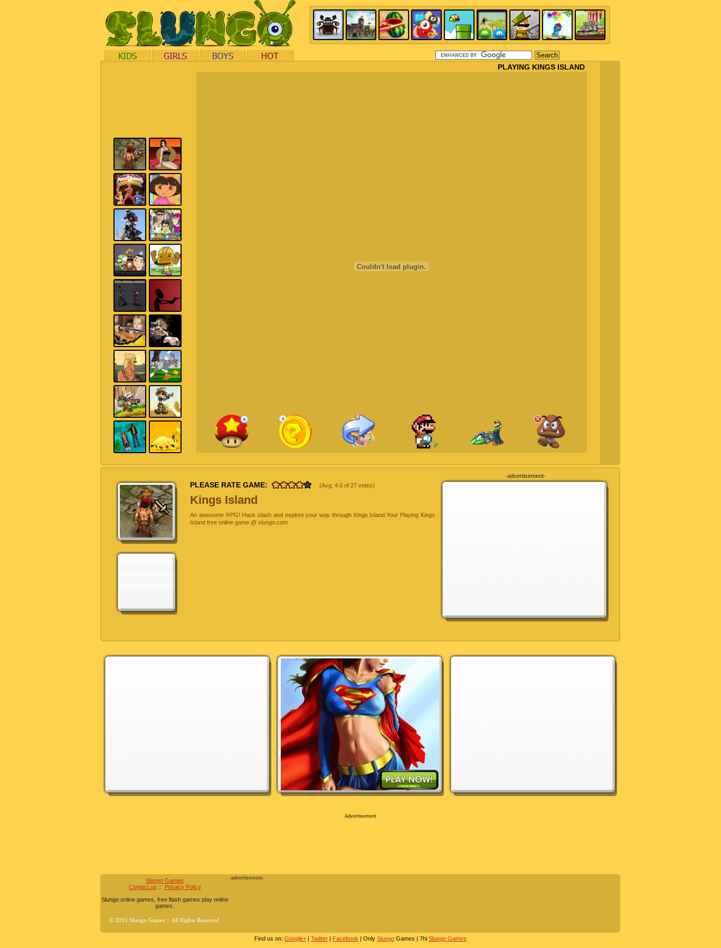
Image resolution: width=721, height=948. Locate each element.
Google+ (295, 938)
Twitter (319, 938)
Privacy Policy (183, 887)
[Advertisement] (52, 220)
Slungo (385, 938)
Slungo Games (165, 880)
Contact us (143, 887)
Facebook (345, 938)
